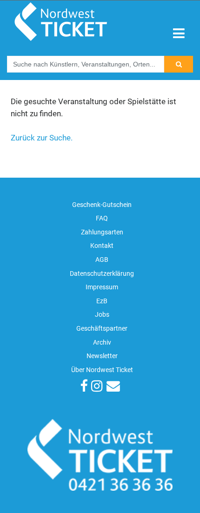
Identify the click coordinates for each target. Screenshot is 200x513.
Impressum (102, 287)
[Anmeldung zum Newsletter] (113, 387)
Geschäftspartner (101, 329)
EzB (101, 301)
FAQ (102, 218)
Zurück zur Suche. (42, 137)
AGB (101, 260)
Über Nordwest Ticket (102, 370)
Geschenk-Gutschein (102, 205)
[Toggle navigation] (179, 34)
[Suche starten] (178, 64)
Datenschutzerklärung (102, 274)
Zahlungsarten (102, 232)
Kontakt (101, 246)
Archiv (102, 342)
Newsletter (102, 356)
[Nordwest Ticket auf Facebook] (83, 387)
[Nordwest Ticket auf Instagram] (97, 387)
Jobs (102, 315)
